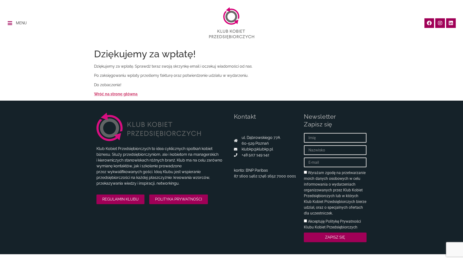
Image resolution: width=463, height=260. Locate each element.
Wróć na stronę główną (115, 94)
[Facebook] (429, 23)
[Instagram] (440, 23)
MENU (21, 23)
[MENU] (9, 23)
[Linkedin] (451, 23)
